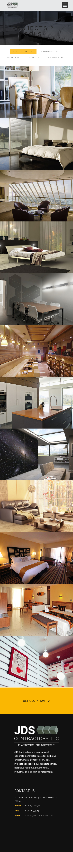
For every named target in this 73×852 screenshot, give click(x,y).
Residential (57, 57)
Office (35, 57)
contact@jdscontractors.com (39, 815)
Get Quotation (34, 701)
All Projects (23, 52)
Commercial (50, 52)
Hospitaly (14, 57)
